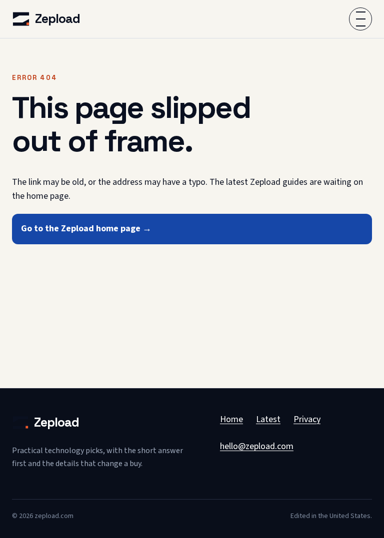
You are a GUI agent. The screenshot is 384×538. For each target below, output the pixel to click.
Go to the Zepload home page (86, 228)
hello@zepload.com (257, 446)
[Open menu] (360, 18)
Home (231, 419)
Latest (268, 419)
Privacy (307, 419)
